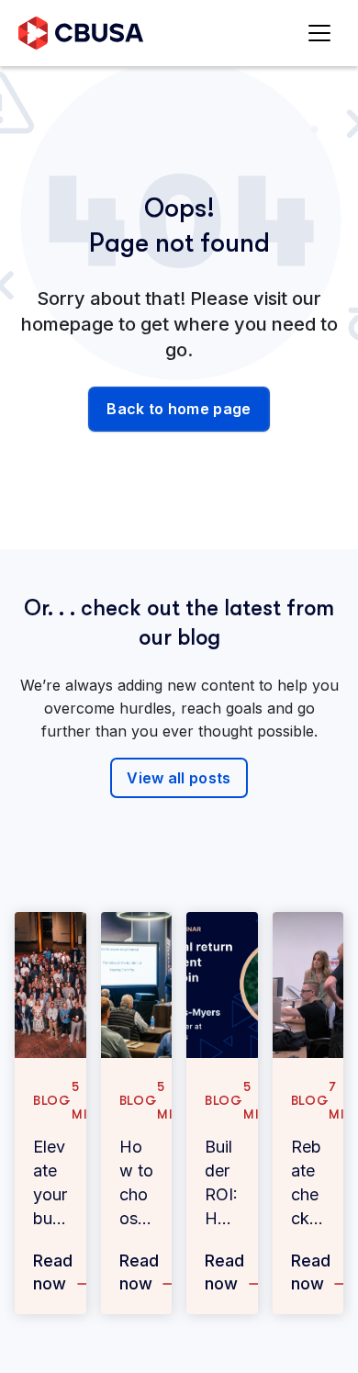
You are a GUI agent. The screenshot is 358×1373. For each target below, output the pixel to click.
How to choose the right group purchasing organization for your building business (136, 1184)
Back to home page (178, 409)
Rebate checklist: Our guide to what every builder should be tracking (308, 1184)
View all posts (178, 778)
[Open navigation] (324, 33)
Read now (53, 1272)
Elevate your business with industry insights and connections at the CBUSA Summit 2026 (50, 1184)
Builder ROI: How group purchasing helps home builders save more (222, 1184)
